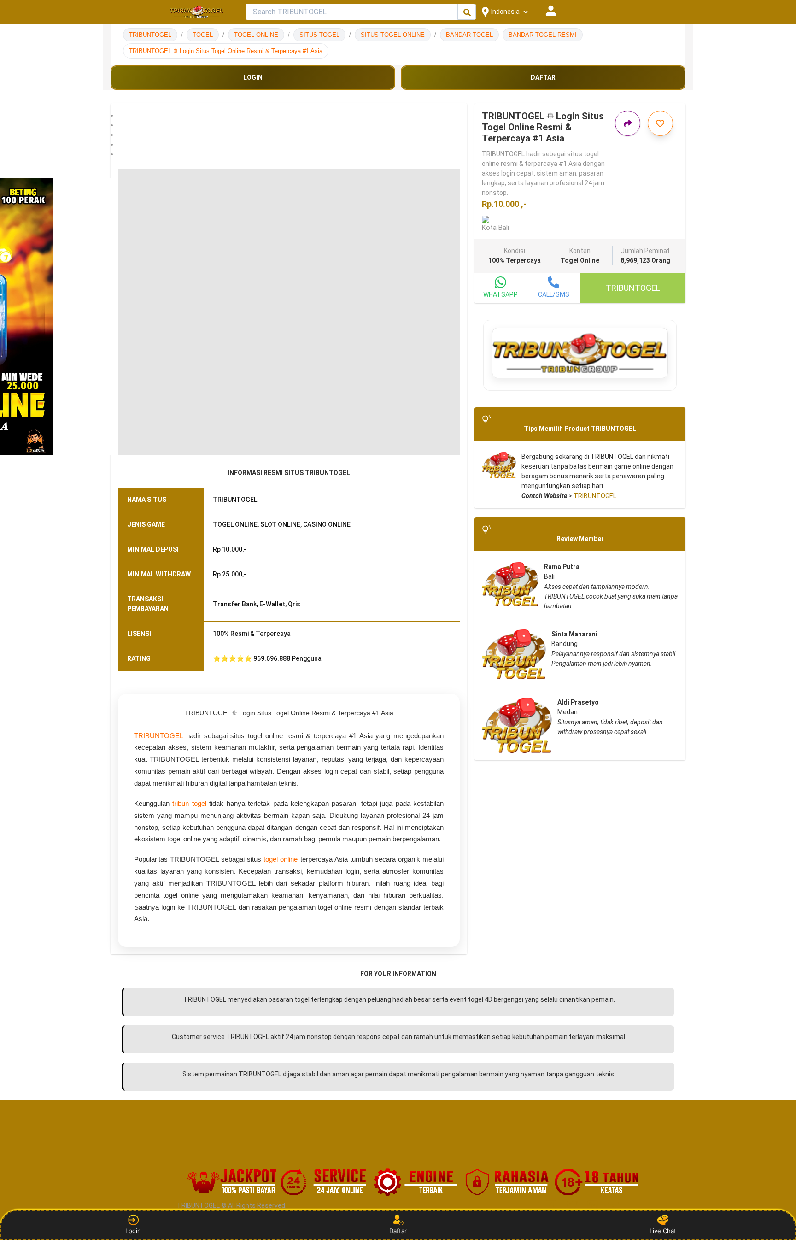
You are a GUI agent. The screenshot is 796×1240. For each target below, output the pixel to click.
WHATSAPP (500, 294)
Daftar (398, 1230)
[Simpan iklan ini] (660, 123)
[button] (289, 115)
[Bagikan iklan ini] (627, 123)
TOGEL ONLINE (256, 34)
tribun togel (189, 803)
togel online (280, 859)
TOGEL (203, 34)
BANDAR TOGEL (469, 34)
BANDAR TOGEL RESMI (543, 34)
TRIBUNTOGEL (150, 34)
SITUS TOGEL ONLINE (393, 34)
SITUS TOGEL (319, 34)
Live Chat (663, 1230)
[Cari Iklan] (467, 12)
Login (133, 1230)
